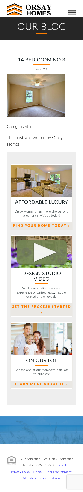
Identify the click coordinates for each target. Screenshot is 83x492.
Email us (64, 465)
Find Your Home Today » (41, 225)
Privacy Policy (20, 472)
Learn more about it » (41, 384)
